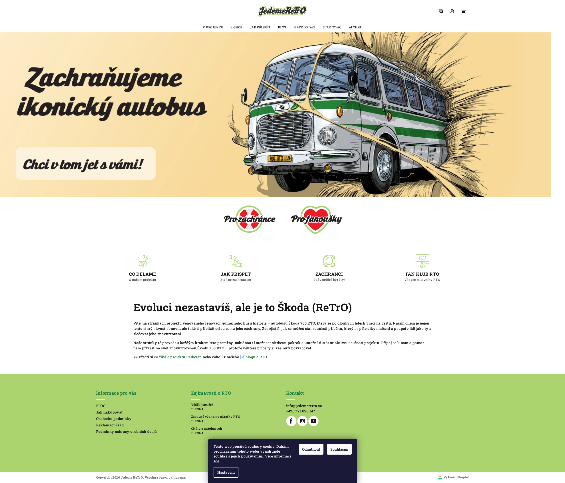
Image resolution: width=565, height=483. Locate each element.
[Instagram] (302, 421)
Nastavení (226, 472)
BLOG (101, 405)
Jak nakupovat (109, 412)
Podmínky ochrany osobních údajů (126, 431)
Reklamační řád (110, 425)
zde (216, 461)
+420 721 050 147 (300, 411)
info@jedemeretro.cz (304, 405)
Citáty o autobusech (206, 428)
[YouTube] (313, 421)
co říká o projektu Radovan (178, 356)
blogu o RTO (256, 356)
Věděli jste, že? (202, 404)
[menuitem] (213, 27)
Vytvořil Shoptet (456, 477)
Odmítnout (311, 449)
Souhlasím (339, 449)
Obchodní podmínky (114, 418)
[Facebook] (291, 421)
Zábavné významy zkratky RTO (215, 416)
